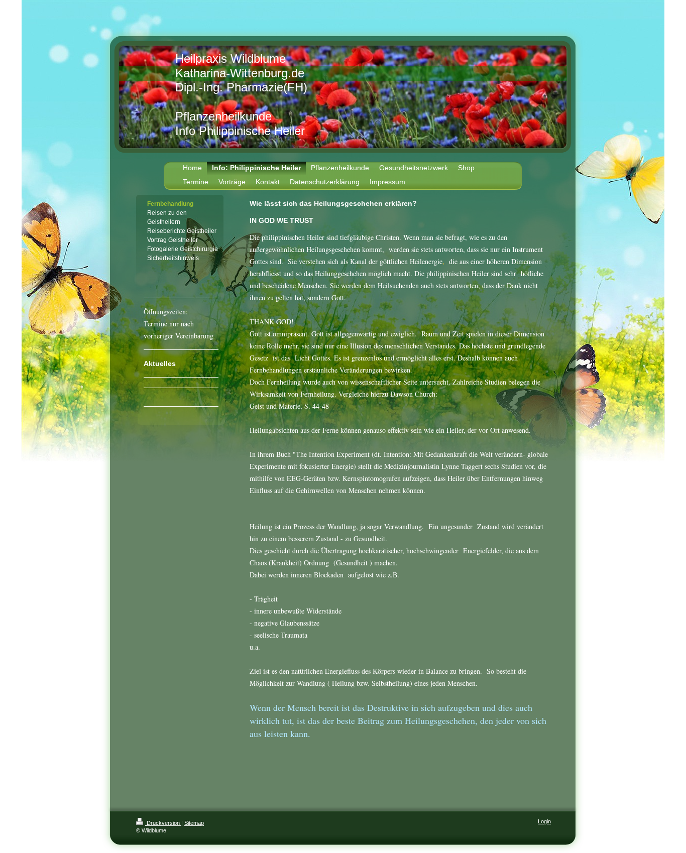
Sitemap (194, 823)
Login (544, 821)
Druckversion (163, 823)
